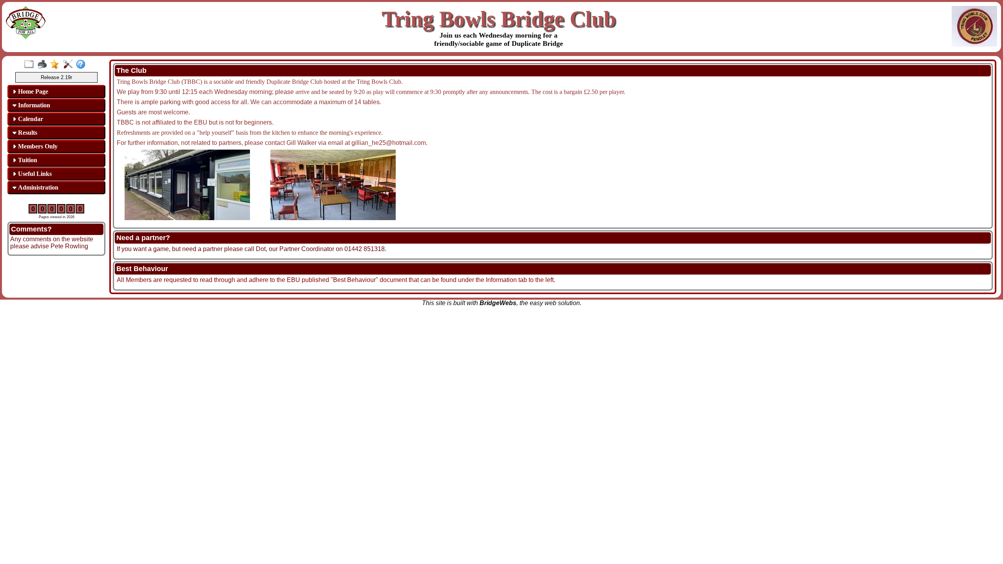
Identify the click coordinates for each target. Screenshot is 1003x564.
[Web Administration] (69, 65)
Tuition (26, 160)
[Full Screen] (30, 65)
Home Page (32, 91)
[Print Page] (43, 65)
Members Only (37, 146)
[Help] (82, 65)
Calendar (29, 119)
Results (26, 132)
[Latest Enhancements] (56, 65)
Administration (37, 187)
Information (33, 105)
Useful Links (34, 173)
